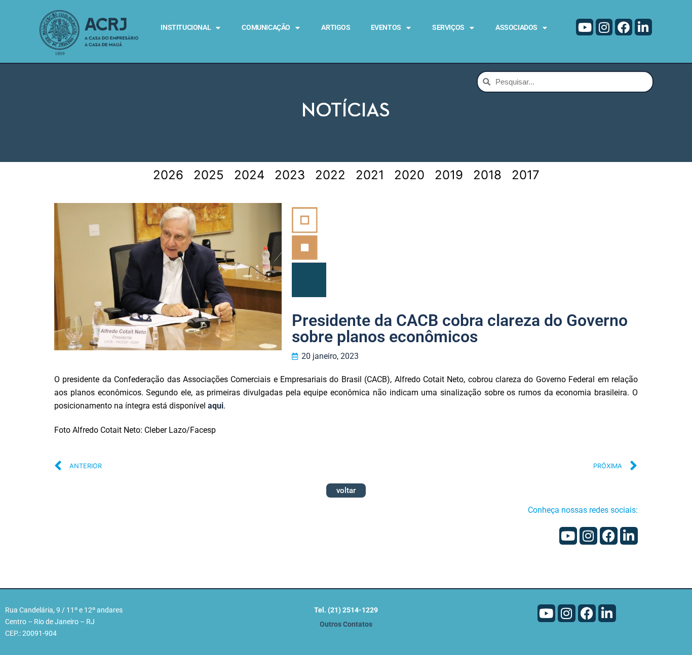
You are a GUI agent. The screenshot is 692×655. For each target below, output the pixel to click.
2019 (449, 175)
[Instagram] (604, 27)
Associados (516, 27)
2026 (168, 175)
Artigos (335, 27)
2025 (209, 175)
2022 (330, 175)
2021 (370, 175)
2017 (526, 175)
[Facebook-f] (623, 27)
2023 (290, 175)
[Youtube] (584, 27)
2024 (249, 175)
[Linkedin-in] (643, 27)
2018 (487, 175)
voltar (346, 490)
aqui (215, 406)
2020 (409, 175)
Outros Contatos (346, 624)
